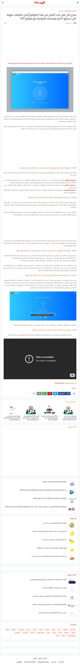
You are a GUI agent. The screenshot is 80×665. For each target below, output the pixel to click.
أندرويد (47, 630)
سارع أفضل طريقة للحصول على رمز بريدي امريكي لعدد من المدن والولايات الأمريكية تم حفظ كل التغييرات (35, 506)
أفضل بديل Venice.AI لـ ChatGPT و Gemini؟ (54, 588)
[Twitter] (55, 393)
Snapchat (17, 633)
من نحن (53, 662)
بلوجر (48, 633)
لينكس (63, 636)
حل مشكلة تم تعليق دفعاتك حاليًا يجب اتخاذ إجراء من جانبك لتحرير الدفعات (49, 197)
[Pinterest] (49, 393)
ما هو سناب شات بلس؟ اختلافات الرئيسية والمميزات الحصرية (49, 531)
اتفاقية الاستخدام (29, 662)
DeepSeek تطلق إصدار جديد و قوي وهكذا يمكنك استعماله (49, 604)
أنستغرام (67, 633)
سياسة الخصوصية (43, 662)
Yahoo (57, 636)
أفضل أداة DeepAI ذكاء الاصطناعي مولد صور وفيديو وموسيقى (48, 579)
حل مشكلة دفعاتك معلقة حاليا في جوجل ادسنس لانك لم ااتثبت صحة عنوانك (47, 275)
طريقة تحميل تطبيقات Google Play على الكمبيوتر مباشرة (49, 498)
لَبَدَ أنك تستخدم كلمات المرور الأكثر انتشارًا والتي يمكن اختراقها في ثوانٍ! (50, 417)
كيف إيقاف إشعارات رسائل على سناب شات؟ (54, 539)
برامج (59, 630)
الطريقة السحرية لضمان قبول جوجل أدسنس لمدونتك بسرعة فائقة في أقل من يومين (45, 167)
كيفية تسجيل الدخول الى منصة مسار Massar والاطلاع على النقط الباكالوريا (12, 417)
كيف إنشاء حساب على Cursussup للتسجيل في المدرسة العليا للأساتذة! (69, 417)
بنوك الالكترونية (40, 633)
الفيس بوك (72, 630)
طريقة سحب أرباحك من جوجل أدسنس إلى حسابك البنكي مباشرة (51, 330)
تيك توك (54, 633)
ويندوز (34, 630)
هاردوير (73, 633)
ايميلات (7, 630)
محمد (35, 658)
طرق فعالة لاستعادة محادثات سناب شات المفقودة (51, 548)
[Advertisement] (40, 43)
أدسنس (28, 630)
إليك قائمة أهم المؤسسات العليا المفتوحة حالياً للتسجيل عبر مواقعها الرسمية (30, 417)
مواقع (61, 11)
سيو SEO (14, 630)
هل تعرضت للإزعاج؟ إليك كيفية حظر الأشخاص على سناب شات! (49, 556)
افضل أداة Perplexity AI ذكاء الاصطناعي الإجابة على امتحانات (49, 596)
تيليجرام (32, 633)
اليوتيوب (65, 630)
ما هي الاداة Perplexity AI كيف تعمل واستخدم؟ (52, 613)
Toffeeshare (59, 383)
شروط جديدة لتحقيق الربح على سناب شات (54, 523)
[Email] (39, 393)
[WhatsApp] (44, 393)
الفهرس (19, 662)
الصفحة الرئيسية (70, 11)
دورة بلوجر (21, 630)
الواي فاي (25, 633)
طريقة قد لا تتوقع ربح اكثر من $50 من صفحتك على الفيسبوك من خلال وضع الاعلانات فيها (43, 250)
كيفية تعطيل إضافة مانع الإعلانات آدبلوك (54, 482)
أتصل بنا (61, 662)
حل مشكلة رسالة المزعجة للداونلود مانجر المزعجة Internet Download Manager (43, 490)
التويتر (60, 633)
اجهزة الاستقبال (71, 636)
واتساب (41, 630)
